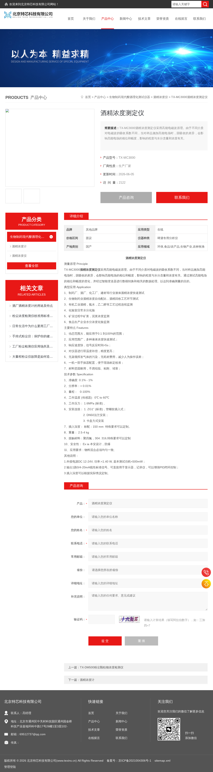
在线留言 (181, 18)
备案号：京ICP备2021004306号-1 (129, 760)
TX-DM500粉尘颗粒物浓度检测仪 (101, 667)
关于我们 (89, 18)
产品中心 (107, 18)
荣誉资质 (162, 18)
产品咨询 (126, 197)
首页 (71, 18)
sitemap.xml (162, 760)
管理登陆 (10, 766)
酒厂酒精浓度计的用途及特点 (32, 305)
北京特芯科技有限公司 (35, 4)
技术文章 (144, 18)
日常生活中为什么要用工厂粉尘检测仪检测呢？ (33, 326)
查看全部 (31, 266)
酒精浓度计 (19, 246)
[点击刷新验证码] (129, 619)
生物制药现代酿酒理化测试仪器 (129, 97)
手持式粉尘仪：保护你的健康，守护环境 (33, 336)
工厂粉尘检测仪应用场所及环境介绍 (33, 346)
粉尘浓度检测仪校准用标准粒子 (33, 316)
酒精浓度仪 (160, 97)
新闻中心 (126, 18)
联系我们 (199, 18)
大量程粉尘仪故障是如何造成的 (33, 356)
